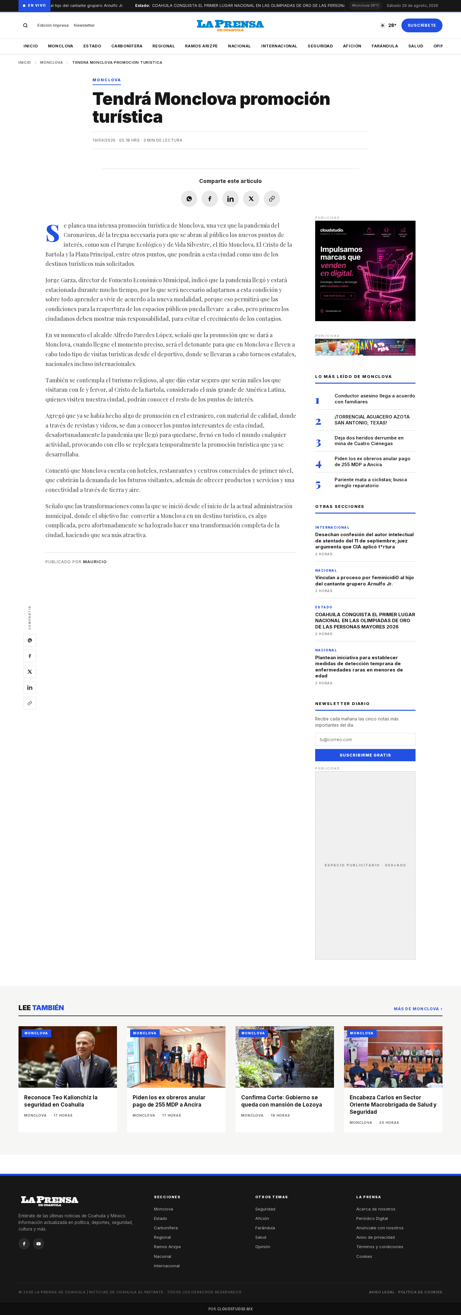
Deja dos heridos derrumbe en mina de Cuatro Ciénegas (369, 440)
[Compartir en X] (251, 199)
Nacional (239, 46)
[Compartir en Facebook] (210, 199)
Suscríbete (422, 25)
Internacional (279, 46)
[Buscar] (25, 25)
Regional (163, 46)
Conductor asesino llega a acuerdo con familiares (375, 398)
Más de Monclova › (418, 1008)
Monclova (60, 46)
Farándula (385, 46)
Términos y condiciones (379, 1246)
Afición (352, 46)
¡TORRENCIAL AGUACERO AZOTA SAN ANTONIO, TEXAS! (372, 419)
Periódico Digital (372, 1218)
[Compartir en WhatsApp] (189, 199)
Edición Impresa (53, 25)
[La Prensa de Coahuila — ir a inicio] (230, 25)
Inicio (31, 46)
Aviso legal (382, 1292)
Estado (92, 46)
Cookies (364, 1256)
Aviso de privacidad (375, 1237)
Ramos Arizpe (201, 46)
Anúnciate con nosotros (380, 1227)
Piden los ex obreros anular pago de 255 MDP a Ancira (373, 461)
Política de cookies (420, 1292)
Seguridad (320, 46)
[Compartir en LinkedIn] (230, 199)
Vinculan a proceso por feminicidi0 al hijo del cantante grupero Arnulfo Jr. (364, 580)
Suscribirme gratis (365, 755)
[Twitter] (30, 672)
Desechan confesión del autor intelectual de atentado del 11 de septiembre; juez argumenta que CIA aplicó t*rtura (364, 540)
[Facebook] (30, 656)
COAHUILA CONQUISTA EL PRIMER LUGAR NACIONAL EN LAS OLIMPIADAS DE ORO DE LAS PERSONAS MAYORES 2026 (365, 621)
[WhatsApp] (30, 640)
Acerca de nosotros (375, 1208)
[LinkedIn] (30, 687)
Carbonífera (127, 46)
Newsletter (84, 25)
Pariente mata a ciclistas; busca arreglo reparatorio (371, 482)
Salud (415, 46)
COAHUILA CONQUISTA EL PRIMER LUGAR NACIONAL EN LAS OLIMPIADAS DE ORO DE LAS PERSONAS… (230, 5)
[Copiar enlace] (30, 703)
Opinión (262, 1246)
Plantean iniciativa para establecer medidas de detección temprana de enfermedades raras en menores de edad (359, 667)
